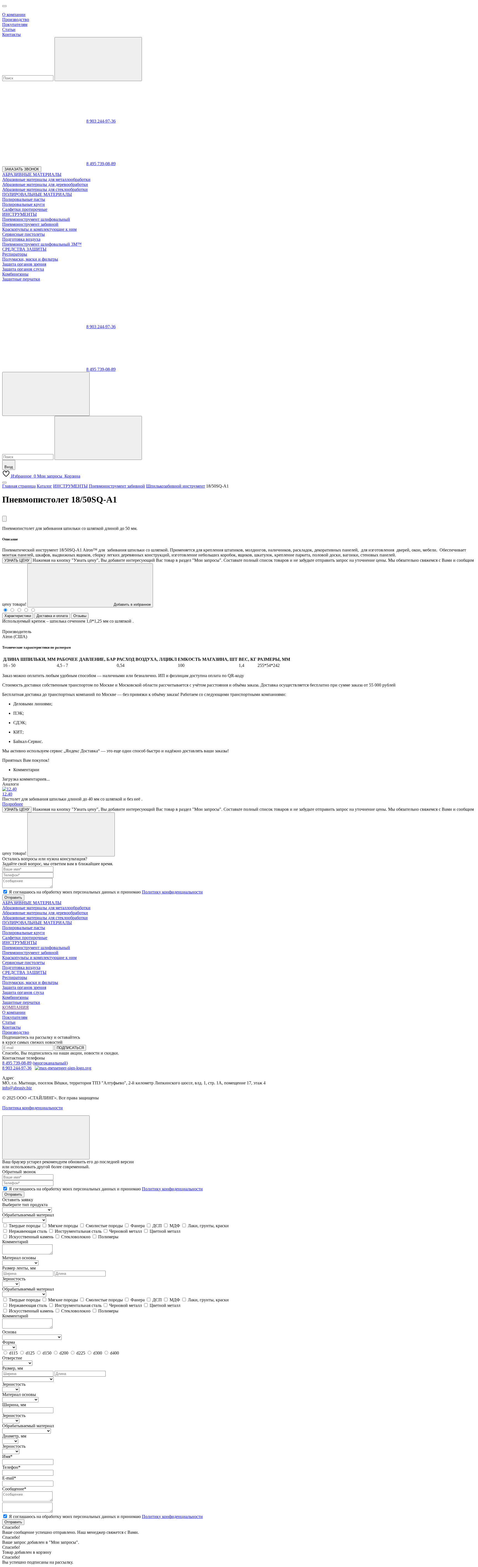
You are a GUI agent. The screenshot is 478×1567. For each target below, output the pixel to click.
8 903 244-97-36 (101, 121)
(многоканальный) (50, 1063)
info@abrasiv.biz (17, 1088)
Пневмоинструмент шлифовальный (36, 947)
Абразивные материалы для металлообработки (46, 907)
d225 (80, 1353)
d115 (13, 1353)
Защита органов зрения (24, 987)
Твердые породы (24, 1225)
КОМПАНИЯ (15, 1007)
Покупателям (14, 24)
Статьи (8, 29)
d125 (30, 1353)
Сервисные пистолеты (23, 962)
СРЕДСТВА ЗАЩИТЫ (24, 972)
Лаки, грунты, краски (208, 1225)
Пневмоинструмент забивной (30, 952)
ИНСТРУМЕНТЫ (19, 942)
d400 (114, 1353)
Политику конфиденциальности (172, 892)
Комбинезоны (15, 997)
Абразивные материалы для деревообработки (45, 912)
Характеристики (17, 616)
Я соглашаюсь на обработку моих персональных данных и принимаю (106, 892)
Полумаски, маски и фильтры (30, 982)
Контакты (11, 34)
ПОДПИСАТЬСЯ (70, 1048)
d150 (47, 1353)
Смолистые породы (104, 1225)
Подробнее (12, 804)
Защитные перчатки (21, 1002)
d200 (63, 1353)
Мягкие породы (63, 1225)
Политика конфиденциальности (32, 1107)
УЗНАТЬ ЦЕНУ (16, 560)
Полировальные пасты (23, 927)
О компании (13, 14)
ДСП (157, 1225)
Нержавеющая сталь (28, 1231)
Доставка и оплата (52, 616)
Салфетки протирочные (24, 937)
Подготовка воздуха (21, 967)
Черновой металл (125, 1231)
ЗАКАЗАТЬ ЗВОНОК (21, 169)
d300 (97, 1353)
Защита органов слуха (23, 992)
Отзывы (79, 616)
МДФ (175, 1225)
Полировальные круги (23, 932)
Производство (15, 19)
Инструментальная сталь (78, 1231)
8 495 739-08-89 (101, 163)
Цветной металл (165, 1231)
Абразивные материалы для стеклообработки (45, 917)
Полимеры (108, 1236)
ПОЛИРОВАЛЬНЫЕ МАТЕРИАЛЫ (37, 922)
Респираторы (14, 977)
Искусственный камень (31, 1236)
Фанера (138, 1225)
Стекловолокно (75, 1236)
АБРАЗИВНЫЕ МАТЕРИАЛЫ (31, 902)
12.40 (7, 794)
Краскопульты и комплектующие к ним (39, 957)
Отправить (13, 897)
